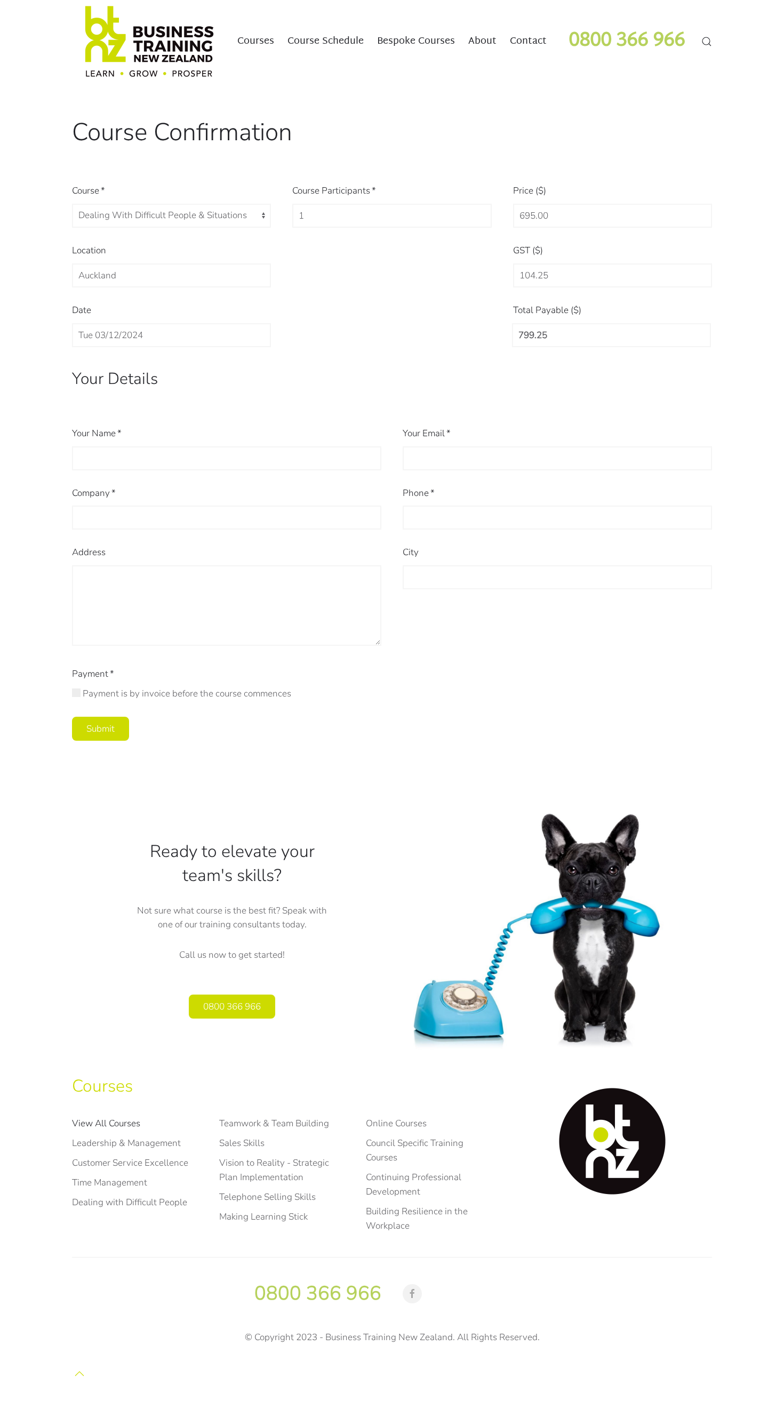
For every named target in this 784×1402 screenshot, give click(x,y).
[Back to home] (149, 41)
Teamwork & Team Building (274, 1123)
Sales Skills (242, 1143)
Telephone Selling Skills (267, 1197)
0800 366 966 (232, 1007)
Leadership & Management (126, 1143)
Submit (100, 729)
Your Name (97, 433)
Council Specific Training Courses (414, 1150)
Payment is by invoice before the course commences (186, 693)
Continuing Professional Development (413, 1184)
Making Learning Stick (263, 1217)
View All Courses (106, 1123)
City (411, 552)
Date (81, 310)
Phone (419, 493)
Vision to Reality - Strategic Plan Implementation (274, 1170)
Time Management (109, 1182)
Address (89, 552)
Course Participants (334, 191)
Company (94, 493)
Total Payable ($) (547, 310)
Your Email (427, 433)
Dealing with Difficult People (129, 1202)
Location (89, 250)
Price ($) (529, 191)
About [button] (482, 41)
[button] (706, 41)
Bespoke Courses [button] (416, 41)
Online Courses (396, 1123)
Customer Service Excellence (130, 1163)
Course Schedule (325, 41)
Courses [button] (255, 41)
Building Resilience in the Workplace (417, 1218)
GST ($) (528, 250)
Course (88, 191)
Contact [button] (528, 41)
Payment (93, 674)
